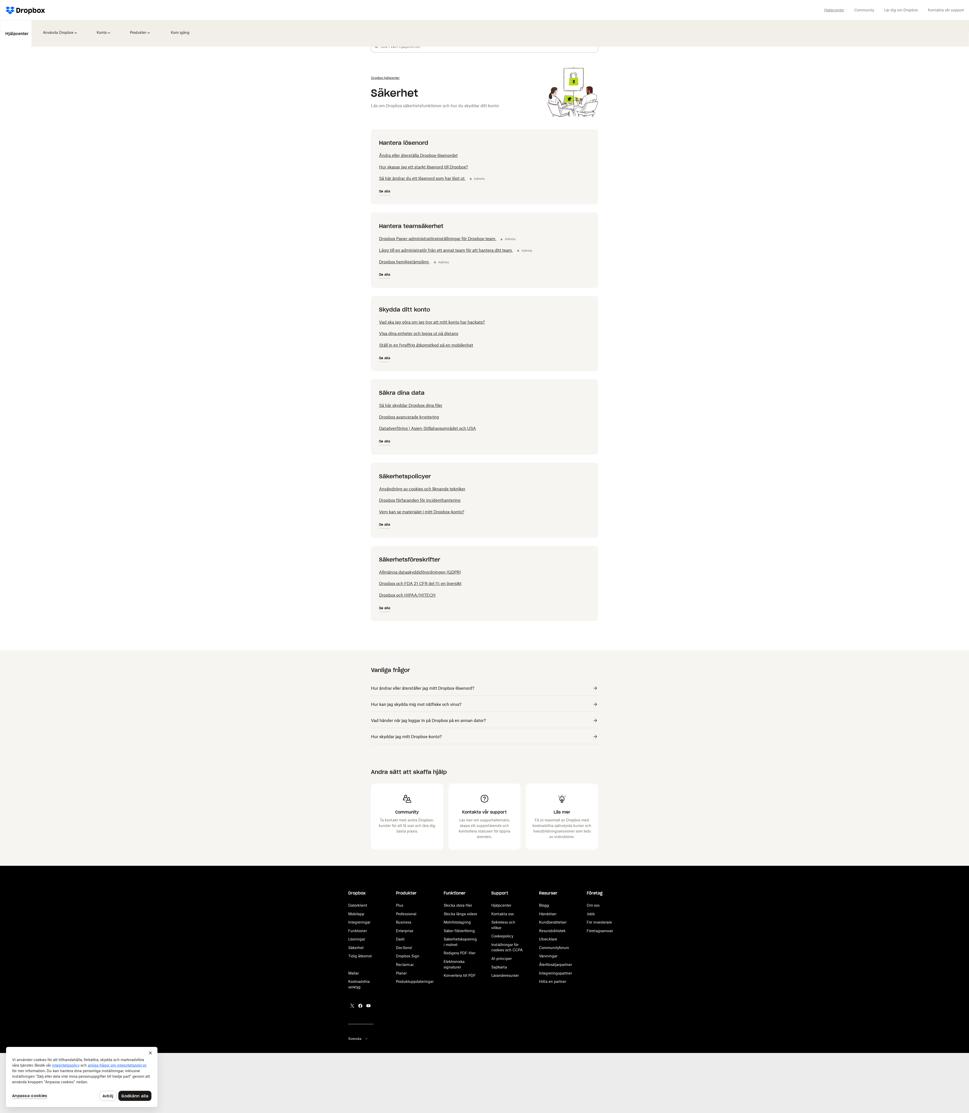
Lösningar (356, 939)
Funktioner (357, 931)
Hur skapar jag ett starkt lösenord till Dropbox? (423, 167)
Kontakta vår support (946, 10)
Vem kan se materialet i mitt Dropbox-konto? (421, 511)
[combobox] (489, 46)
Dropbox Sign (407, 956)
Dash (400, 939)
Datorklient (357, 905)
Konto (102, 29)
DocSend (404, 947)
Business (403, 922)
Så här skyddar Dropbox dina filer (410, 405)
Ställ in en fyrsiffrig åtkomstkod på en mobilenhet (426, 345)
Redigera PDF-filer (459, 953)
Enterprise (404, 931)
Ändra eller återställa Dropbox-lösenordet (418, 155)
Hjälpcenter (834, 10)
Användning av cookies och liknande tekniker (422, 488)
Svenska (354, 1039)
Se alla (384, 191)
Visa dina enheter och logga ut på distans (418, 333)
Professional (406, 914)
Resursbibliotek (552, 931)
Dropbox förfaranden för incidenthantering (420, 500)
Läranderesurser (505, 975)
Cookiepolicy (502, 936)
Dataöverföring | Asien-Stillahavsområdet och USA (427, 428)
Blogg (544, 905)
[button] (376, 46)
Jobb (591, 914)
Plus (399, 905)
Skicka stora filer (458, 905)
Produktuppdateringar (415, 981)
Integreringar (359, 922)
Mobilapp (356, 914)
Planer (401, 973)
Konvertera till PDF (460, 975)
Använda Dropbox (57, 29)
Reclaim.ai (405, 964)
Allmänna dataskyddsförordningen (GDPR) (420, 572)
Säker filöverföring (459, 931)
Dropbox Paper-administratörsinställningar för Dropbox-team (437, 238)
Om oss (593, 905)
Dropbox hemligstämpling (404, 261)
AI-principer (501, 958)
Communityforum (554, 947)
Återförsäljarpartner (555, 964)
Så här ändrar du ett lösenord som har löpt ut (422, 178)
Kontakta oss (502, 914)
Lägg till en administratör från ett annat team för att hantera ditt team (446, 250)
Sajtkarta (499, 967)
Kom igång (179, 29)
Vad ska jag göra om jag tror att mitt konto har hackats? (432, 322)
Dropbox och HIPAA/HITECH (407, 595)
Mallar (353, 973)
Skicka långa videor (460, 914)
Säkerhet (356, 947)
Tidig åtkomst (360, 956)
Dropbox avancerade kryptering (409, 417)
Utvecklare (548, 939)
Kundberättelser (553, 922)
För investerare (599, 922)
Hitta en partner (552, 981)
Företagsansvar (600, 931)
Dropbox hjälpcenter (385, 78)
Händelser (547, 914)
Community (864, 10)
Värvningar (548, 956)
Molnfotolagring (457, 922)
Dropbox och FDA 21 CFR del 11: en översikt (420, 583)
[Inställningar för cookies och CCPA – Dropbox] (81, 1077)
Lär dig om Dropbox (901, 10)
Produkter (138, 29)
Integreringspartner (555, 973)
